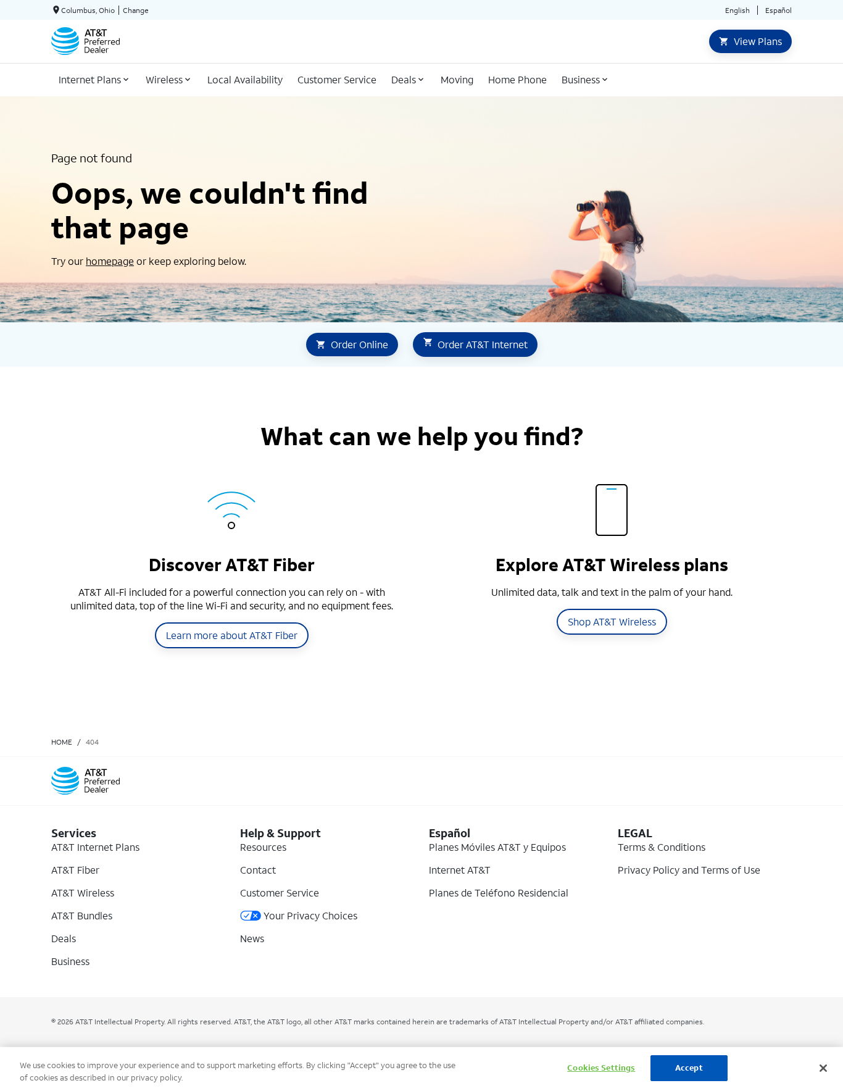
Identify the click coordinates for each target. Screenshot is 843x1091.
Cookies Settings (601, 1068)
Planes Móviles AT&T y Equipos (497, 846)
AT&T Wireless (82, 892)
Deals (63, 938)
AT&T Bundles (81, 915)
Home (61, 741)
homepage (110, 260)
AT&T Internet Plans (95, 846)
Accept (689, 1068)
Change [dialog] (136, 10)
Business (70, 961)
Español (778, 10)
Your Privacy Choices (310, 915)
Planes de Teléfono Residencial (498, 892)
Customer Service (279, 892)
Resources (263, 846)
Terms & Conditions (661, 846)
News (252, 938)
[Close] (823, 1068)
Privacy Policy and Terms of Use (689, 869)
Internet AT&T (460, 869)
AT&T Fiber (75, 869)
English (737, 10)
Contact (258, 869)
